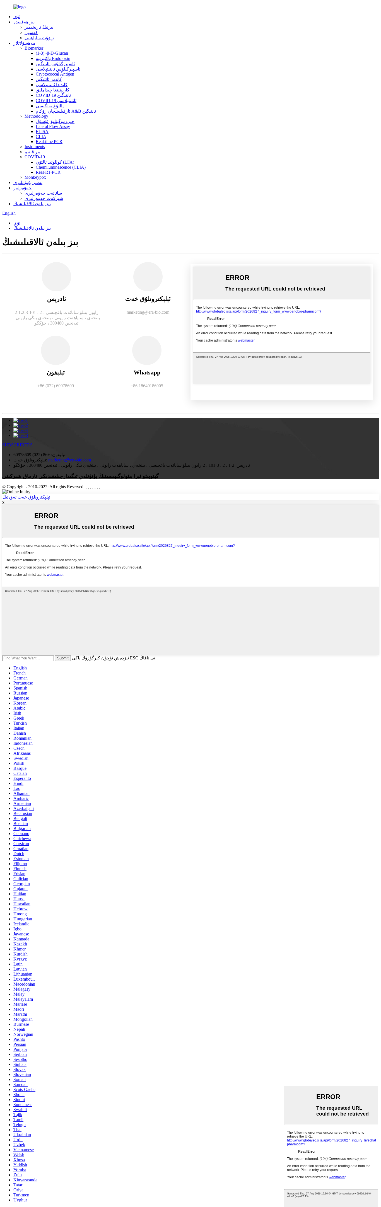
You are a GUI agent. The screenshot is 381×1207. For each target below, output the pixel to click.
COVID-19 (35, 156)
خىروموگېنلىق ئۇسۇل (55, 121)
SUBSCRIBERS (17, 444)
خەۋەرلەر (22, 187)
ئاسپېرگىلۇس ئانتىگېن (55, 63)
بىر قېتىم (32, 151)
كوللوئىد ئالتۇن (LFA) (55, 162)
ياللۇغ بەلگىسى (50, 105)
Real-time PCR (49, 141)
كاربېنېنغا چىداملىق (52, 90)
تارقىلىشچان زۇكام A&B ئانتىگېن (66, 111)
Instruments (35, 146)
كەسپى (31, 32)
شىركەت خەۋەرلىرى (44, 198)
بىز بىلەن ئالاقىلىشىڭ (32, 203)
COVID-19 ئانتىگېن (53, 95)
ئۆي (16, 16)
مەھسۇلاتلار (24, 43)
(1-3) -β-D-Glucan (52, 53)
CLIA (41, 136)
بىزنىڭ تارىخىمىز (39, 27)
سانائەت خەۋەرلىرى (43, 193)
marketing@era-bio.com (69, 460)
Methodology (36, 116)
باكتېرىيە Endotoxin (53, 58)
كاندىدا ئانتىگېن (49, 79)
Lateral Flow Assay (53, 126)
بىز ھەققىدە (24, 22)
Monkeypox (35, 177)
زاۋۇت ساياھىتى (39, 37)
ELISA (42, 131)
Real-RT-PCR (48, 172)
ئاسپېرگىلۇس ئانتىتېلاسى (58, 69)
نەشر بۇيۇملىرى (27, 182)
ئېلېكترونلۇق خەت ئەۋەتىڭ (26, 497)
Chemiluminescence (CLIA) (61, 167)
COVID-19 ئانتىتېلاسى (56, 100)
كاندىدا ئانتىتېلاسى (51, 84)
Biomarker (34, 48)
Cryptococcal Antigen (55, 74)
